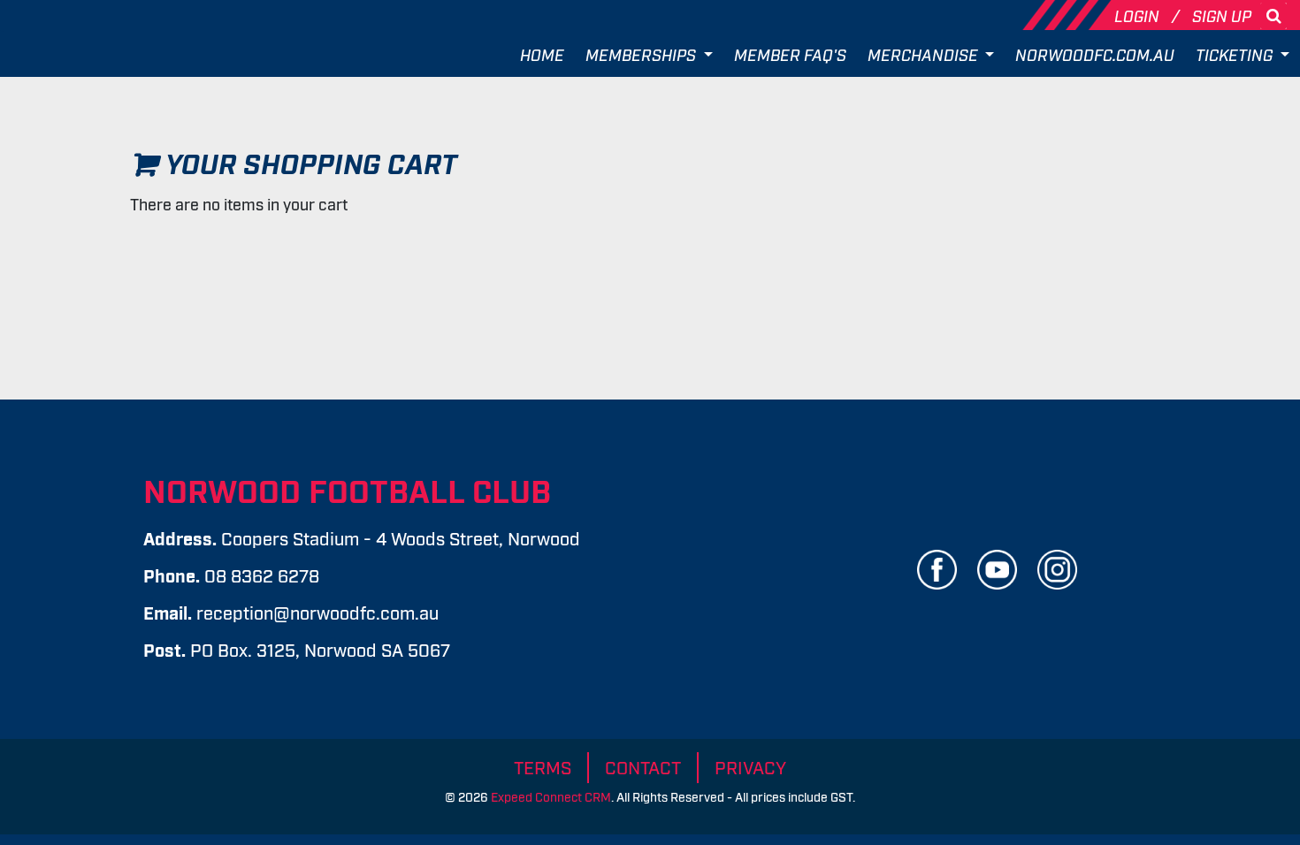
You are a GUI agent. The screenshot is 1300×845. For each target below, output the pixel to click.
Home (542, 54)
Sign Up (1221, 15)
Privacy (750, 766)
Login (1138, 15)
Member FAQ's (790, 54)
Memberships (642, 54)
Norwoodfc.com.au (1094, 54)
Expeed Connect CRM (551, 795)
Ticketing (1236, 54)
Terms (542, 766)
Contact (643, 766)
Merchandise (925, 54)
